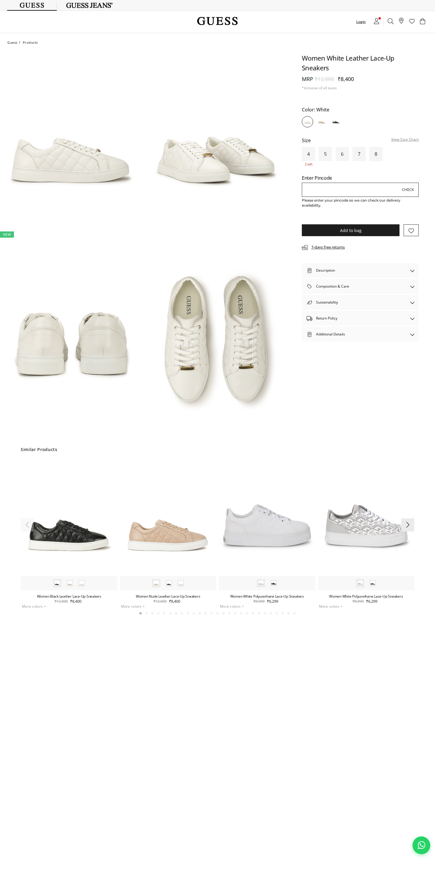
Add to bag (351, 230)
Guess (12, 42)
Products (30, 42)
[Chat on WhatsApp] (421, 845)
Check (408, 189)
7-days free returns (328, 247)
